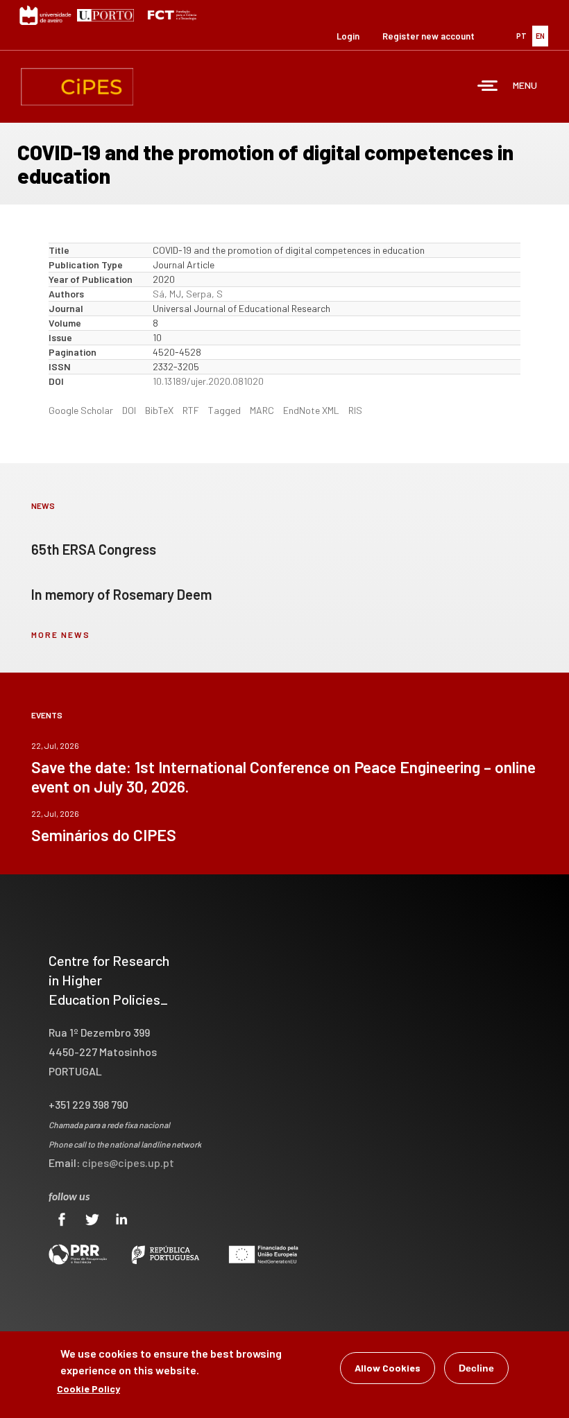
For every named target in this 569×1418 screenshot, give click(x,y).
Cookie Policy (88, 1388)
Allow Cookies (388, 1368)
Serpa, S (204, 294)
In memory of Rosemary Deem (121, 594)
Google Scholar (81, 410)
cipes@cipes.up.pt (128, 1162)
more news (60, 634)
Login (348, 36)
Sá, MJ (167, 294)
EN (540, 35)
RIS (355, 410)
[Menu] (488, 87)
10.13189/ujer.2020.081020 (208, 381)
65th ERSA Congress (93, 549)
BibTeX (159, 410)
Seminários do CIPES (103, 835)
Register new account (428, 36)
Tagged (224, 410)
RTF (190, 410)
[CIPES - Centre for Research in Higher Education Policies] (77, 86)
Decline (476, 1368)
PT (521, 35)
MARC (262, 410)
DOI (129, 410)
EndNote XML (311, 410)
